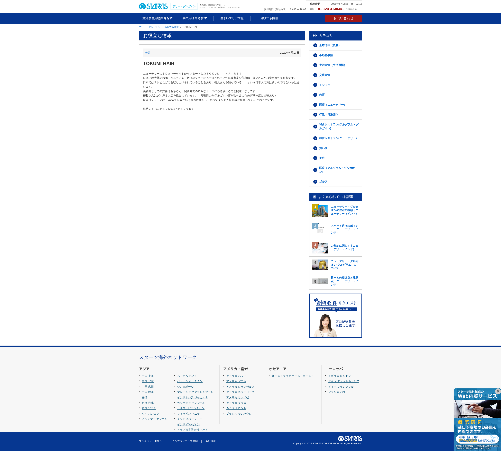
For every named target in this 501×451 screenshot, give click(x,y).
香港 (144, 397)
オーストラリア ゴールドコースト (293, 375)
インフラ (324, 84)
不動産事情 (326, 55)
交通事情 (324, 74)
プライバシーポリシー (151, 441)
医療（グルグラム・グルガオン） (337, 169)
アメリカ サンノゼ (237, 397)
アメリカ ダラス (236, 402)
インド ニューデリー (190, 418)
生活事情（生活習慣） (333, 64)
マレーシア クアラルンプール (195, 392)
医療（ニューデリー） (333, 104)
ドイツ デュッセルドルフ (343, 381)
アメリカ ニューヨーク (240, 392)
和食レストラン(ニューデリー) (338, 138)
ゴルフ (323, 181)
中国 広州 (148, 386)
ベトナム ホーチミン (190, 381)
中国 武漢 (148, 392)
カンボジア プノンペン (191, 402)
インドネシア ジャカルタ (192, 397)
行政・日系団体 (328, 114)
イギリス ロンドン (339, 375)
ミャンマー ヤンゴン (154, 418)
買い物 (323, 148)
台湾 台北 (148, 402)
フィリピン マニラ (188, 413)
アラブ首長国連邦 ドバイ (192, 429)
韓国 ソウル (149, 408)
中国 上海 (148, 375)
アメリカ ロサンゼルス (240, 386)
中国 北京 (148, 381)
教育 (322, 94)
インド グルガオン (188, 424)
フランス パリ (336, 392)
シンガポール (185, 386)
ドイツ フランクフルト (342, 386)
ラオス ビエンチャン (191, 408)
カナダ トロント (236, 408)
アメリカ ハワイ (236, 375)
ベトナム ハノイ (187, 375)
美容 (147, 52)
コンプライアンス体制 (185, 441)
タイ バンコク (150, 413)
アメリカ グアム (236, 381)
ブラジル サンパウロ (239, 413)
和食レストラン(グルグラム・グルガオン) (339, 126)
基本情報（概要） (330, 45)
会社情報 (210, 441)
